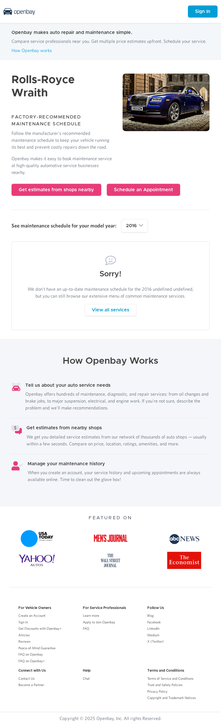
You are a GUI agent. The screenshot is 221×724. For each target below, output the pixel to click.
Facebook (154, 622)
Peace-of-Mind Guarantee (37, 648)
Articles (24, 635)
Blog (150, 615)
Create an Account (31, 615)
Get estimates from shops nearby (56, 189)
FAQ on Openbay (30, 654)
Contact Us (26, 678)
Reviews (24, 641)
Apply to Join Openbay (99, 622)
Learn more (91, 615)
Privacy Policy (157, 691)
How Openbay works (32, 50)
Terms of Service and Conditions (170, 678)
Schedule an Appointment (143, 189)
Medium (153, 635)
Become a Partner (31, 685)
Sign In (202, 11)
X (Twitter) (155, 641)
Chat (86, 678)
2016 (131, 225)
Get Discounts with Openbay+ (40, 628)
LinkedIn (153, 628)
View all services (110, 310)
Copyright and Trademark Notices (171, 698)
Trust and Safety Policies (164, 685)
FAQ (86, 628)
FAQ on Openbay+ (31, 661)
